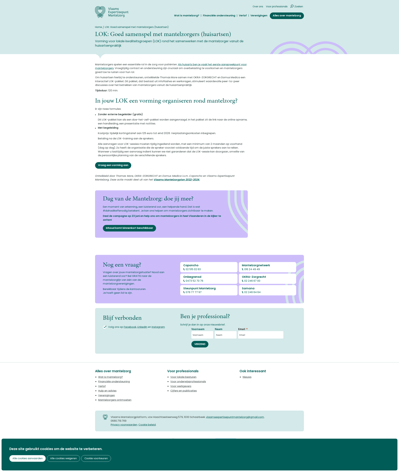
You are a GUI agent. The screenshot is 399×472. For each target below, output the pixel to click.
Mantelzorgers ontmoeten (114, 400)
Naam (218, 329)
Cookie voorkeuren (96, 458)
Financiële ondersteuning (219, 15)
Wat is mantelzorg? (186, 15)
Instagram (158, 327)
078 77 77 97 (194, 292)
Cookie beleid (147, 424)
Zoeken (298, 6)
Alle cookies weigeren (63, 458)
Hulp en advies (107, 391)
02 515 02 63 (193, 269)
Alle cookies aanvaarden (27, 458)
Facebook (130, 327)
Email (241, 329)
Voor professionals (277, 6)
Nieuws (247, 377)
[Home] (112, 12)
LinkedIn (142, 327)
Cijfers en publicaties (183, 391)
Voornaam (197, 329)
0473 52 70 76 (194, 281)
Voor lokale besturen (183, 377)
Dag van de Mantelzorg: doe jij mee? (148, 198)
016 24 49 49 (252, 269)
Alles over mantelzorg (287, 15)
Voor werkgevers (180, 386)
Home (98, 27)
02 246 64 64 (252, 292)
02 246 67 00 (252, 281)
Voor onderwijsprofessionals (188, 381)
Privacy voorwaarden (124, 424)
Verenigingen (258, 15)
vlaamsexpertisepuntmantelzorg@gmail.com (235, 417)
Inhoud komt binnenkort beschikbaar (129, 228)
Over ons (258, 6)
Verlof (243, 15)
